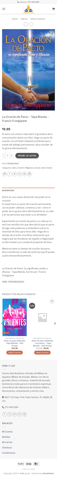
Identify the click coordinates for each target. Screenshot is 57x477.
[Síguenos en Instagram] (9, 414)
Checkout (7, 447)
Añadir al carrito (27, 155)
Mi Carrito (7, 442)
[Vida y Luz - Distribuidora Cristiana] (28, 9)
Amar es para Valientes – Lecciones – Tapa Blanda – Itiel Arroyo (42, 343)
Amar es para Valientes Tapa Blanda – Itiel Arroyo (14, 343)
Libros (24, 18)
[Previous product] (31, 24)
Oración (21, 168)
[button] (3, 9)
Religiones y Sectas (32, 168)
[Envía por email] (19, 174)
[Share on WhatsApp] (4, 174)
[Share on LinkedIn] (29, 174)
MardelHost (48, 473)
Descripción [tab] (8, 190)
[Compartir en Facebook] (9, 174)
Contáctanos (8, 452)
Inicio (15, 18)
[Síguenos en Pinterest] (24, 414)
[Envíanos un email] (19, 414)
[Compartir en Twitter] (14, 174)
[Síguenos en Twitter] (14, 414)
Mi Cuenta (7, 431)
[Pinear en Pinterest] (24, 174)
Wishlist (6, 436)
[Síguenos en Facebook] (4, 414)
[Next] (54, 329)
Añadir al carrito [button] (14, 352)
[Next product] (26, 24)
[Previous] (2, 329)
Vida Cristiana (38, 18)
